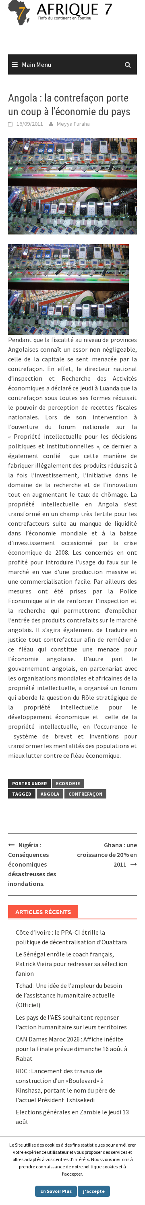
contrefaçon (85, 794)
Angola (50, 794)
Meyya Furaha (73, 123)
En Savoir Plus (56, 1191)
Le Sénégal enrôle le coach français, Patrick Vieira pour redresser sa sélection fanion (71, 963)
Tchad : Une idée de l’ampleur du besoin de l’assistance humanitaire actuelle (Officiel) (69, 995)
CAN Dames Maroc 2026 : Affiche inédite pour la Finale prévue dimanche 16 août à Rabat (71, 1048)
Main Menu (36, 64)
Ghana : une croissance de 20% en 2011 (107, 854)
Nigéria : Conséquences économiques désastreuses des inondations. (32, 864)
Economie (68, 783)
